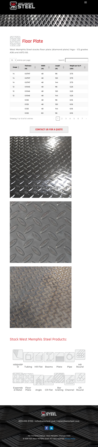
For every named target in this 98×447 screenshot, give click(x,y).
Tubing (28, 366)
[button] (18, 67)
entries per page (23, 60)
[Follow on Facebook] (47, 428)
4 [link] (70, 118)
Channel (69, 390)
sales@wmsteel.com (68, 421)
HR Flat (39, 366)
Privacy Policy (70, 438)
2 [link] (61, 118)
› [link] (86, 118)
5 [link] (74, 118)
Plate (59, 366)
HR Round (80, 365)
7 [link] (82, 118)
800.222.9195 (26, 421)
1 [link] (57, 118)
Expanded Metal (18, 388)
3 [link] (65, 118)
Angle (38, 390)
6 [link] (78, 118)
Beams (49, 366)
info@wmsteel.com (45, 421)
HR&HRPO (18, 365)
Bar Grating (59, 388)
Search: (62, 60)
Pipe (69, 366)
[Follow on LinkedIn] (51, 428)
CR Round (80, 388)
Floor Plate (28, 388)
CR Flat (49, 390)
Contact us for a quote (49, 129)
